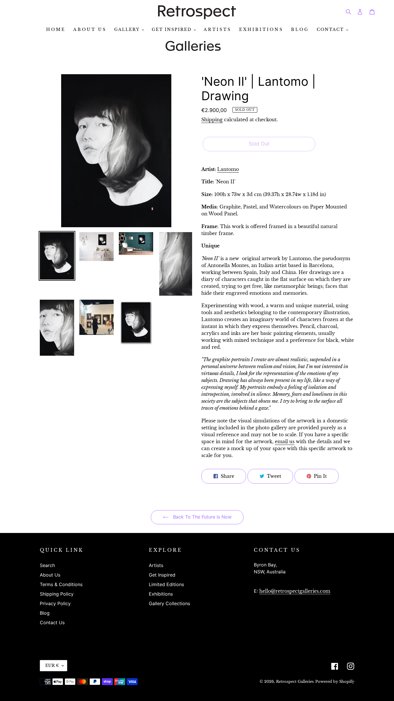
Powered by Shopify (334, 681)
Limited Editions (166, 584)
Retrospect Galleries (295, 681)
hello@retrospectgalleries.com (294, 591)
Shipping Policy (57, 594)
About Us (50, 575)
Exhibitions (161, 594)
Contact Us (52, 622)
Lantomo (228, 169)
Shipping (212, 119)
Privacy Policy (55, 603)
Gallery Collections (169, 603)
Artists (156, 565)
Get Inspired (162, 575)
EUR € (52, 665)
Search (47, 565)
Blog (45, 613)
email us (284, 441)
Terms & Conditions (61, 584)
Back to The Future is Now (202, 517)
